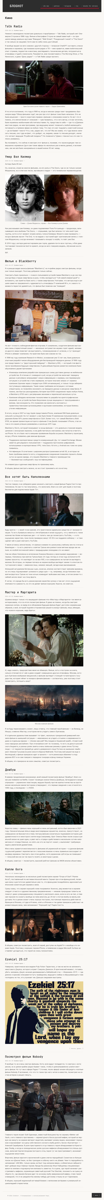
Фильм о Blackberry (20, 261)
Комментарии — (19, 30)
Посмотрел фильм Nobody (24, 1056)
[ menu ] (96, 1195)
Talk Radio (13, 26)
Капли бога (13, 869)
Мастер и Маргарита (20, 592)
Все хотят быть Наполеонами (27, 477)
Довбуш (10, 770)
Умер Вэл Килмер (18, 157)
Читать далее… (76, 1048)
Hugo (47, 1196)
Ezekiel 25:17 (16, 959)
